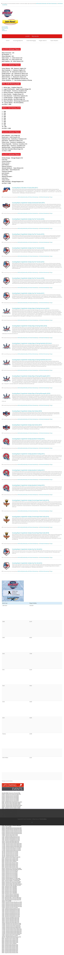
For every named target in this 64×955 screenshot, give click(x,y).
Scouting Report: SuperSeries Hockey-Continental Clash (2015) (28, 202)
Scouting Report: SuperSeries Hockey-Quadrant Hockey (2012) (28, 438)
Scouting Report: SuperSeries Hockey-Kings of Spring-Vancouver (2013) (30, 308)
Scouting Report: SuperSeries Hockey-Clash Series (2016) (27, 411)
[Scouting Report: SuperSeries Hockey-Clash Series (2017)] (6, 427)
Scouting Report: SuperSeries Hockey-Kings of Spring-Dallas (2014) (29, 326)
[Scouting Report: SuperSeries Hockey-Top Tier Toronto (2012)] (6, 221)
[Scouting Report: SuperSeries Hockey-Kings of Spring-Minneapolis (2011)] (6, 378)
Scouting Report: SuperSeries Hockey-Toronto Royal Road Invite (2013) (30, 516)
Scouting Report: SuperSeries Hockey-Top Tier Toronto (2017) (28, 293)
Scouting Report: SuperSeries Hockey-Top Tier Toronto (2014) (28, 248)
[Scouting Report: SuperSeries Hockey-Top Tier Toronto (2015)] (6, 264)
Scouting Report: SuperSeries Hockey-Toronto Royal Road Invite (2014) (30, 533)
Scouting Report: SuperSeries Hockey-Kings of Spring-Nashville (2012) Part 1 (32, 359)
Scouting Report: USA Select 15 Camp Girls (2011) (25, 187)
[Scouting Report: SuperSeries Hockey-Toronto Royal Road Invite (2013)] (6, 519)
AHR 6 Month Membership (44, 197)
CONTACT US (4, 30)
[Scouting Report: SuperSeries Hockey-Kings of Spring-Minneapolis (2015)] (6, 396)
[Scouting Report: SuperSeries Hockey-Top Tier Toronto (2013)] (6, 237)
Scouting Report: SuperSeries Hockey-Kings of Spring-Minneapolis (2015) (31, 393)
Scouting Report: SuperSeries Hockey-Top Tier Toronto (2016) (28, 278)
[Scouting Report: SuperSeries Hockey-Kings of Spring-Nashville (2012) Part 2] (6, 346)
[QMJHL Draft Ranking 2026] (11, 107)
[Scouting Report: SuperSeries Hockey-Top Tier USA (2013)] (6, 565)
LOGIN (3, 29)
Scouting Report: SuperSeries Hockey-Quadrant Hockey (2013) (28, 454)
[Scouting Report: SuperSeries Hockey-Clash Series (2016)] (6, 413)
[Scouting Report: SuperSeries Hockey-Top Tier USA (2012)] (6, 552)
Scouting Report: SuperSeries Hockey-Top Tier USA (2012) (27, 549)
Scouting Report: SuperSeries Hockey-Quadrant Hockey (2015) (28, 485)
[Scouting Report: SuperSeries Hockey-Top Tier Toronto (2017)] (6, 296)
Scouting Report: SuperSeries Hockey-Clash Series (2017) (27, 425)
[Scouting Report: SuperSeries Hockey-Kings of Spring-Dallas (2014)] (6, 328)
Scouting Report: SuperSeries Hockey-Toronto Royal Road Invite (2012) (30, 500)
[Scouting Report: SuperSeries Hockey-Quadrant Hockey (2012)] (6, 441)
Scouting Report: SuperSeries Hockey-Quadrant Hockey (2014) (28, 470)
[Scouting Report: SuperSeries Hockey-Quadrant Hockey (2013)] (6, 456)
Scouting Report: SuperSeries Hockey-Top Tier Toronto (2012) (28, 219)
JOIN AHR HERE (5, 26)
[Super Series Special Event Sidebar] (13, 581)
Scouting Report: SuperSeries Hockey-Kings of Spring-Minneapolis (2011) (31, 376)
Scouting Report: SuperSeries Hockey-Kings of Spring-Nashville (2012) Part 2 (32, 343)
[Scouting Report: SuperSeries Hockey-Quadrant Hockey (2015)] (6, 488)
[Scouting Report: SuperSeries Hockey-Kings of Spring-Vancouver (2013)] (6, 311)
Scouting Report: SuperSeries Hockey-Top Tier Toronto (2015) (28, 262)
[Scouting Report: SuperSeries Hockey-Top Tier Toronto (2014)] (6, 250)
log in (51, 197)
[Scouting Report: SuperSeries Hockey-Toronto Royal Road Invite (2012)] (6, 503)
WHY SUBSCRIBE (5, 28)
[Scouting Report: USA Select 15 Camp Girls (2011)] (6, 190)
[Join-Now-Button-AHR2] (10, 19)
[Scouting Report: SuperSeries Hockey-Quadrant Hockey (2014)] (6, 473)
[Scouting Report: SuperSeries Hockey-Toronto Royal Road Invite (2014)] (6, 535)
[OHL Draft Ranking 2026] (11, 83)
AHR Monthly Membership (41, 3)
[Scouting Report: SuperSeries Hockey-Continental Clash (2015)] (6, 205)
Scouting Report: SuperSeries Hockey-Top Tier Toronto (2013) (28, 234)
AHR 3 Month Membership (51, 3)
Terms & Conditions (43, 819)
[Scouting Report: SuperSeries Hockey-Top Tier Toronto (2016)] (6, 281)
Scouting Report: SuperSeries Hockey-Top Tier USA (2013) (27, 563)
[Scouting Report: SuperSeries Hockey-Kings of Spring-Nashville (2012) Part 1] (6, 362)
